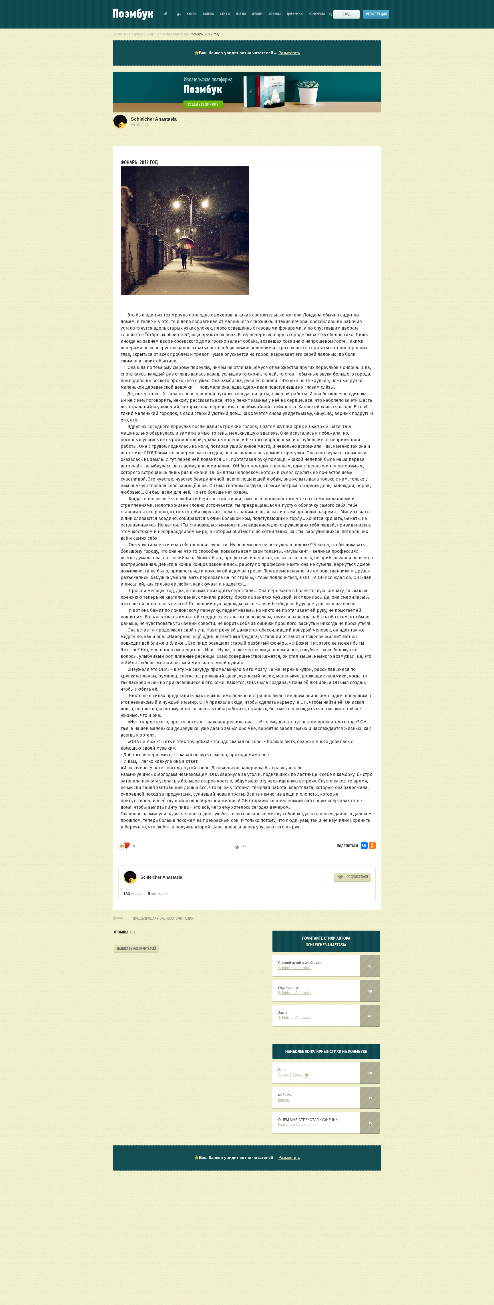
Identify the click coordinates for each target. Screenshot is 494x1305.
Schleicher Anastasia (154, 119)
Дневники (295, 14)
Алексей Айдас (290, 1075)
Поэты (241, 14)
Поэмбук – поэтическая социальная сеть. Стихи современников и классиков (133, 14)
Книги (192, 14)
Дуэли (257, 14)
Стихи (225, 14)
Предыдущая (163, 918)
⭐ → (247, 53)
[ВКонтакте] (364, 845)
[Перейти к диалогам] (179, 14)
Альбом (274, 14)
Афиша (208, 14)
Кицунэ (284, 1100)
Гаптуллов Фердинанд (296, 1125)
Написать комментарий (136, 949)
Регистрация (376, 14)
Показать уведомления (165, 14)
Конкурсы (316, 14)
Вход (346, 14)
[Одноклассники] (372, 845)
